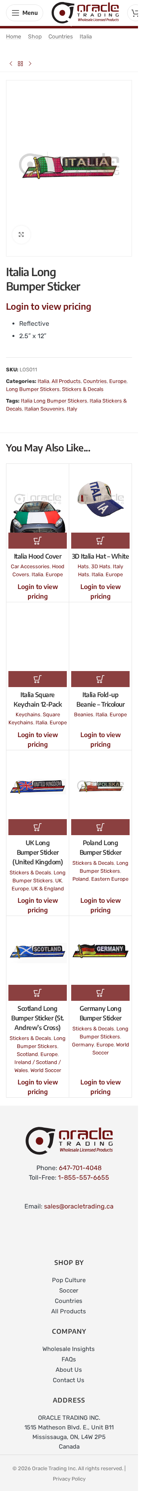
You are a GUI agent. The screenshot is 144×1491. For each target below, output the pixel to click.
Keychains (28, 708)
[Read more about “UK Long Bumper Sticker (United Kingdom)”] (37, 820)
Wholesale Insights (68, 1342)
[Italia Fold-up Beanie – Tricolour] (100, 630)
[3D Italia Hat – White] (100, 492)
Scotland (27, 1047)
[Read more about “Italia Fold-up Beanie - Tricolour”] (100, 672)
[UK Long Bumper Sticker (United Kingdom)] (37, 779)
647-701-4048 (80, 1161)
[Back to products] (20, 63)
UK (58, 874)
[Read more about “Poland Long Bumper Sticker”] (100, 820)
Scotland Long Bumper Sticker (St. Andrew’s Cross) (37, 1011)
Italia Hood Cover (38, 549)
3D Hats (100, 560)
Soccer (68, 1283)
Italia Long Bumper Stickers (54, 394)
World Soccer (45, 1063)
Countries (60, 36)
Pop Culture (69, 1273)
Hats (83, 560)
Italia (86, 36)
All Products (66, 374)
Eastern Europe (109, 872)
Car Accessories (30, 560)
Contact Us (68, 1373)
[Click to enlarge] (21, 228)
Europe (117, 374)
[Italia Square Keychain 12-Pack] (37, 630)
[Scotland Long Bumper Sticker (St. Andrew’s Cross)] (37, 944)
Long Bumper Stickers (33, 382)
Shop (35, 36)
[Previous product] (11, 63)
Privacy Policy (69, 1472)
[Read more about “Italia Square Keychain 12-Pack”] (37, 672)
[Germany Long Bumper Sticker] (100, 944)
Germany (83, 1038)
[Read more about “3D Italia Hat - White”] (100, 534)
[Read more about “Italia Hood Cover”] (37, 534)
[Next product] (30, 63)
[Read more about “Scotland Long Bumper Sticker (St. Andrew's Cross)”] (37, 986)
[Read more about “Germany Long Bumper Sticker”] (100, 986)
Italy (72, 402)
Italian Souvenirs (44, 402)
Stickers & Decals (83, 382)
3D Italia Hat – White (100, 549)
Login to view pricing (48, 299)
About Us (69, 1363)
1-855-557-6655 (83, 1170)
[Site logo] (85, 12)
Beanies (83, 708)
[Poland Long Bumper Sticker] (100, 779)
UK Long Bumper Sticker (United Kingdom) (37, 845)
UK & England (47, 882)
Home (13, 36)
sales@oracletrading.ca (79, 1199)
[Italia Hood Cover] (37, 492)
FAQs (69, 1352)
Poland (80, 872)
